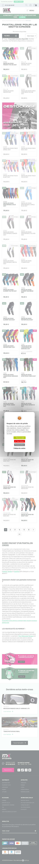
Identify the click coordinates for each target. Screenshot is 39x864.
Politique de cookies (19, 448)
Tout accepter (20, 437)
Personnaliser (19, 445)
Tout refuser (20, 441)
